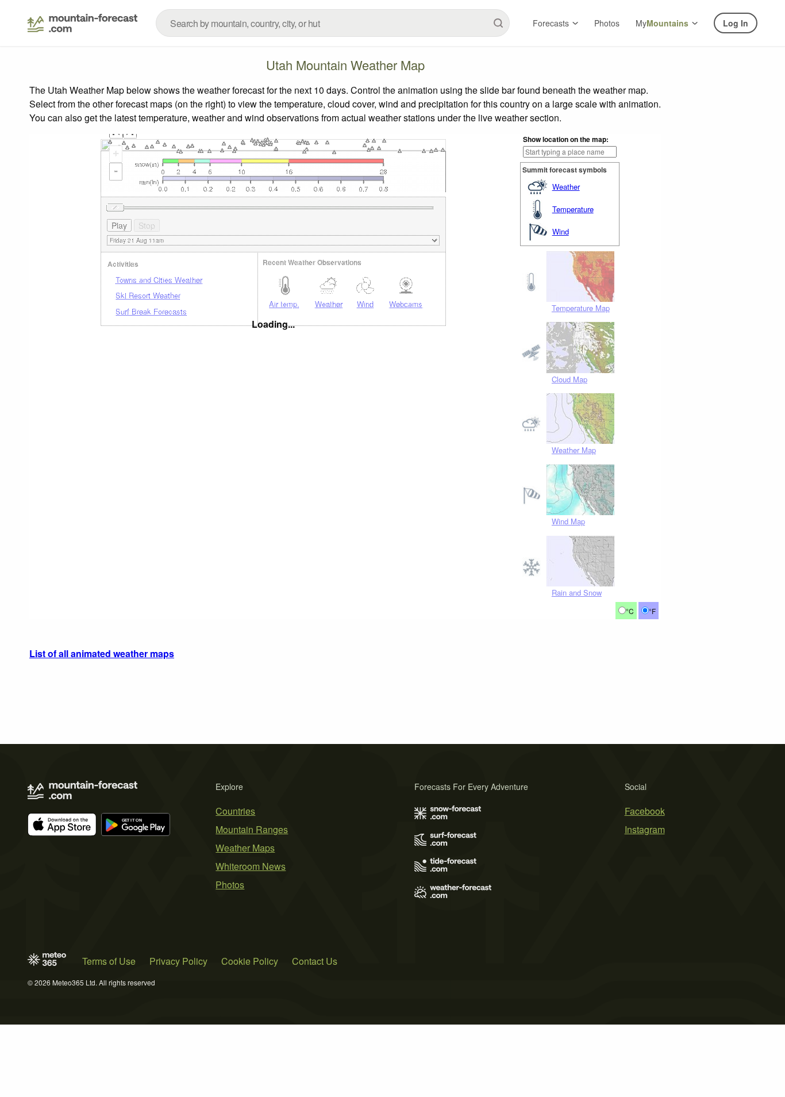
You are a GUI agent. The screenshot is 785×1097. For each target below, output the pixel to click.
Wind (560, 231)
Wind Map (568, 521)
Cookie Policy (249, 961)
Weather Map (574, 449)
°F (652, 611)
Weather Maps (245, 847)
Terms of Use (109, 961)
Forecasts (551, 23)
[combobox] (333, 23)
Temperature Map (581, 307)
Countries (235, 811)
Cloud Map (569, 379)
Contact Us (314, 961)
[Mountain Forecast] (82, 23)
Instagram (645, 829)
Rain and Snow (577, 592)
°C (630, 611)
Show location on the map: (566, 139)
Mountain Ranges (252, 829)
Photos (606, 23)
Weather (566, 186)
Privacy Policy (178, 961)
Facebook (645, 811)
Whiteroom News (251, 866)
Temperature (573, 209)
